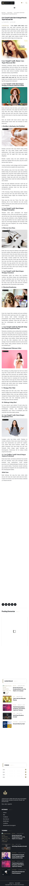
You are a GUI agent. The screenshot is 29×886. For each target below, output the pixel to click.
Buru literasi (6, 819)
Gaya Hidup (9, 12)
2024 (14, 777)
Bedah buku (6, 821)
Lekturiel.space (5, 25)
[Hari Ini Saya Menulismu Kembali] (7, 719)
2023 (14, 774)
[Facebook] (3, 604)
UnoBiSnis (5, 823)
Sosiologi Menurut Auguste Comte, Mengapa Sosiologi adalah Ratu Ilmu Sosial (18, 856)
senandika (15, 721)
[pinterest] (9, 604)
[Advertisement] (14, 541)
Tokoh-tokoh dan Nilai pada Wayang (19, 699)
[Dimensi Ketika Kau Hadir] (7, 727)
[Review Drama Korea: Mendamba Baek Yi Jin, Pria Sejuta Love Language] (7, 693)
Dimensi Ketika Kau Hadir (19, 723)
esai (14, 696)
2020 (14, 769)
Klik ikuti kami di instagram (9, 825)
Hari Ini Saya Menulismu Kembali (18, 716)
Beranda (3, 12)
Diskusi (4, 812)
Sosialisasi (5, 817)
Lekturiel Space (20, 884)
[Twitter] (6, 604)
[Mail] (15, 604)
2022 (14, 772)
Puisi (14, 713)
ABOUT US (11, 883)
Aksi (4, 814)
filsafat (14, 705)
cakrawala (14, 852)
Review (14, 685)
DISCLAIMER (17, 883)
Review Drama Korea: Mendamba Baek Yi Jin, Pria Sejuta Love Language (19, 689)
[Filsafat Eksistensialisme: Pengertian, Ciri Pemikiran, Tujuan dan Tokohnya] (7, 710)
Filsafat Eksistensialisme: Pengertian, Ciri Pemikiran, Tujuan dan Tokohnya (19, 708)
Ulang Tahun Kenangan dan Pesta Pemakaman (18, 872)
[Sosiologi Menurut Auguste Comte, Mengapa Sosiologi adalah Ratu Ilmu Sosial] (6, 858)
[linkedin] (12, 604)
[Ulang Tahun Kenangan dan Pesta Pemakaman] (6, 875)
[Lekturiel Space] (7, 4)
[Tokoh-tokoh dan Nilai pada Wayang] (7, 702)
